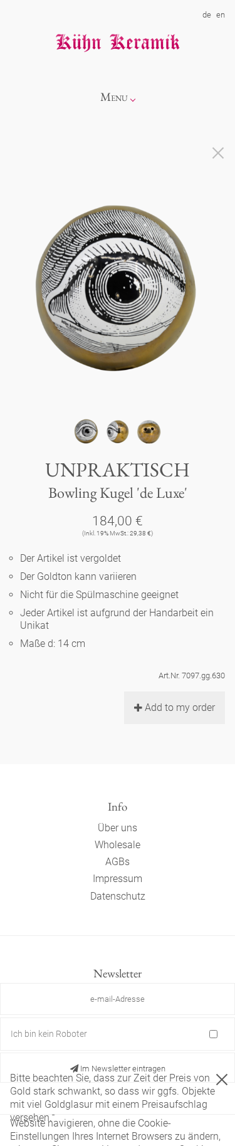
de (206, 14)
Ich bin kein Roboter (49, 1034)
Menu (114, 97)
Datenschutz (117, 896)
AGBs (117, 862)
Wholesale (117, 845)
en (220, 14)
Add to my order (180, 707)
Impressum (117, 879)
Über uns (117, 828)
